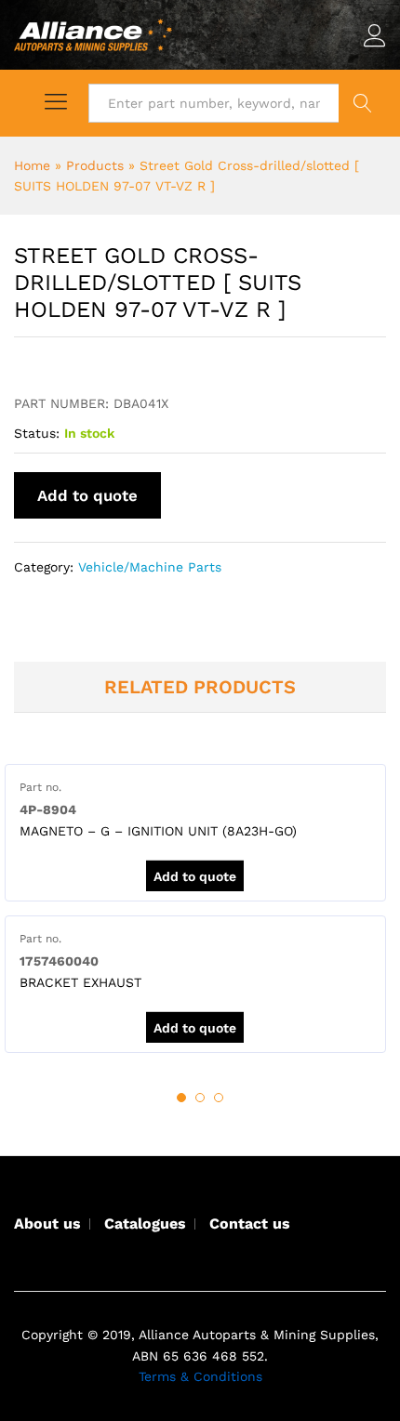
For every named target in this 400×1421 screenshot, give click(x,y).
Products (95, 165)
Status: (37, 433)
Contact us (249, 1223)
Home (32, 165)
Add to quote (87, 495)
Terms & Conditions (200, 1376)
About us (47, 1223)
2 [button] (200, 1097)
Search (362, 103)
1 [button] (181, 1097)
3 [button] (218, 1097)
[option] (195, 832)
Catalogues (145, 1223)
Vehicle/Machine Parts (149, 566)
